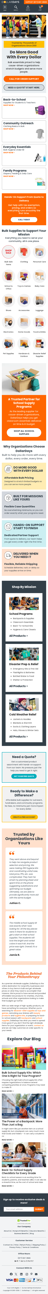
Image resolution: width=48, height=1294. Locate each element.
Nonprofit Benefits (20, 1231)
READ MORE (8, 1091)
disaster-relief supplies (24, 1010)
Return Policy (25, 1245)
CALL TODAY (24, 219)
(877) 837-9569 (40, 2)
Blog (32, 1233)
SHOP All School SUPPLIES (24, 432)
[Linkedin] (21, 1274)
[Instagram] (27, 1274)
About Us (7, 1231)
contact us (39, 1025)
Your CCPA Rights (13, 1288)
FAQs (16, 1245)
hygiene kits (20, 1015)
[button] (28, 8)
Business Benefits (21, 1233)
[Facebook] (11, 1274)
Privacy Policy (15, 1247)
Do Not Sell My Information (31, 1288)
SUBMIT (39, 1209)
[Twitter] (16, 1274)
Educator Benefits (37, 1231)
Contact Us (8, 1245)
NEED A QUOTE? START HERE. (24, 87)
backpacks (27, 1018)
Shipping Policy (38, 1245)
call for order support (24, 78)
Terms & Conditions (30, 1247)
